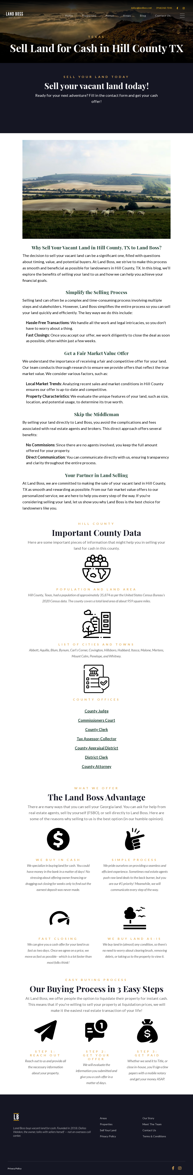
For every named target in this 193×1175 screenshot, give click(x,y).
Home (69, 15)
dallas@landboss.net (141, 7)
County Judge (97, 711)
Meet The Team (152, 1124)
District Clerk (96, 757)
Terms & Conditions (154, 1136)
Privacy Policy (108, 1136)
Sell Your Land (108, 1130)
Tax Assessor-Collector (96, 738)
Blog (143, 15)
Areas (127, 15)
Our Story (148, 1118)
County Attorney (96, 766)
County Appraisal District (96, 748)
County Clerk (96, 729)
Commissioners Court (96, 720)
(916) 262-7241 (164, 7)
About (110, 15)
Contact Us (163, 15)
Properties (89, 15)
